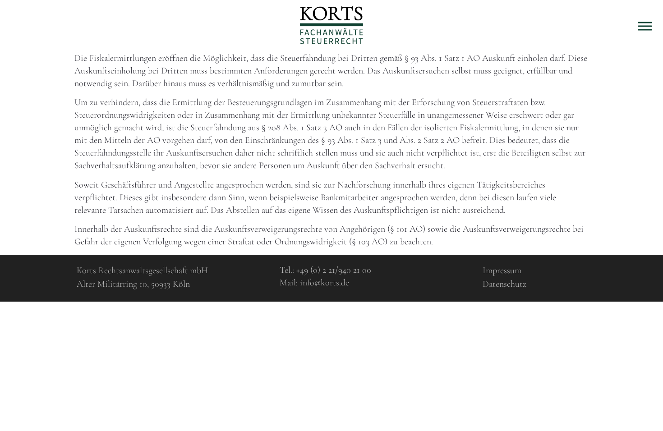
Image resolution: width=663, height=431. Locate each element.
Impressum (502, 270)
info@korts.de (324, 282)
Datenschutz (504, 284)
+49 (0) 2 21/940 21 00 (333, 270)
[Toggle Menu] (645, 26)
